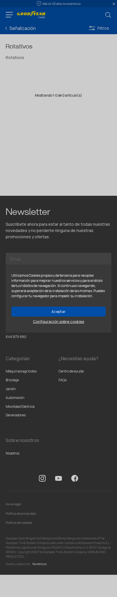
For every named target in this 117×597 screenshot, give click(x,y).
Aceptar (58, 311)
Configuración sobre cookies (58, 321)
